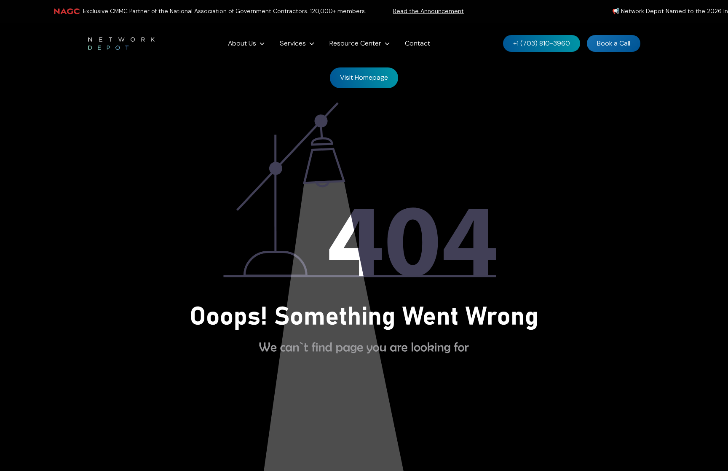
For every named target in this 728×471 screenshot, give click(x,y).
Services (293, 43)
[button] (246, 43)
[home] (121, 43)
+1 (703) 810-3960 (541, 43)
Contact (417, 43)
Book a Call (613, 43)
